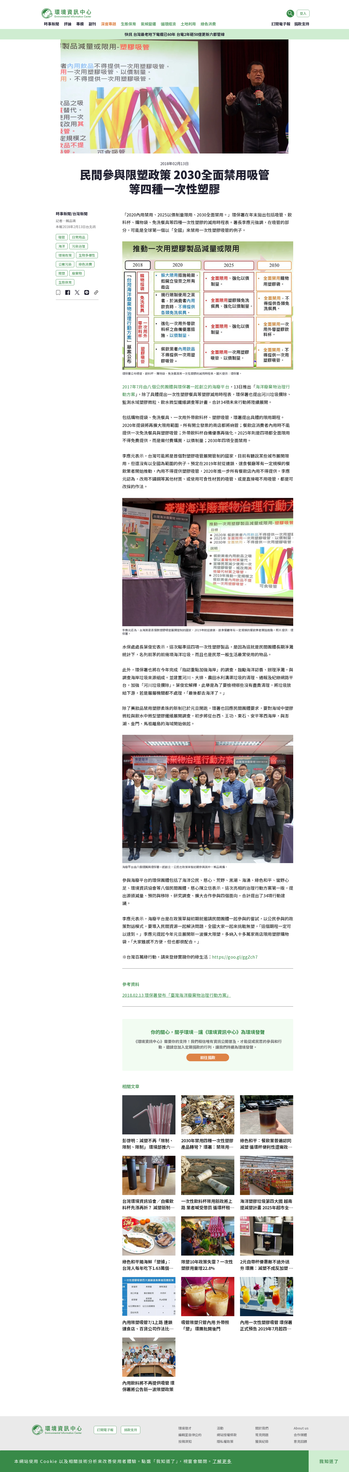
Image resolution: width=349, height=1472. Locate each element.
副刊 (92, 24)
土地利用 (188, 24)
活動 (220, 1428)
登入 (303, 13)
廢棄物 (77, 273)
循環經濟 (168, 24)
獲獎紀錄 (262, 1441)
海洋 (61, 246)
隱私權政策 (225, 1441)
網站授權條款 (227, 1434)
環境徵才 (185, 1428)
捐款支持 (301, 24)
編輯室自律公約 (190, 1434)
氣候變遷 (148, 24)
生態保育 (128, 24)
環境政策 (65, 255)
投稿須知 (185, 1441)
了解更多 (222, 1461)
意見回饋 (300, 1441)
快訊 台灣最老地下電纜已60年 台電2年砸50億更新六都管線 (175, 34)
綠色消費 (208, 24)
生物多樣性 (87, 255)
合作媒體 (300, 1434)
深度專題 (108, 24)
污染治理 (78, 246)
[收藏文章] (58, 292)
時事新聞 (51, 24)
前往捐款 (207, 1057)
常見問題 (262, 1434)
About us (301, 1428)
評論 (67, 24)
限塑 (61, 273)
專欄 (80, 24)
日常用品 (78, 236)
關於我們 (262, 1428)
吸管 (61, 236)
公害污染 (65, 264)
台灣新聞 (80, 213)
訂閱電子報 (280, 24)
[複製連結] (96, 292)
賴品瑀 (71, 220)
